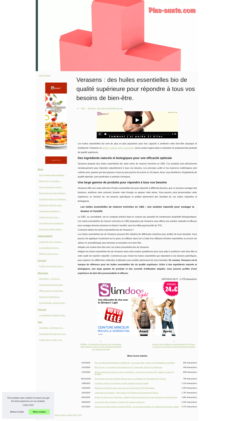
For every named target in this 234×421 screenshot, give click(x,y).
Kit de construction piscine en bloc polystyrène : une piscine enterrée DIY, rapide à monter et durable (134, 373)
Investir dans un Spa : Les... (51, 340)
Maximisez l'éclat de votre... (51, 205)
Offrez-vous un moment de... (51, 291)
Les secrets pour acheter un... (52, 223)
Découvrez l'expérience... (50, 297)
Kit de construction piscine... (51, 187)
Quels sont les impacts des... (51, 285)
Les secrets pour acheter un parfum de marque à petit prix (120, 402)
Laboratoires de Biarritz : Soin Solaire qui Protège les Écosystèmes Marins (126, 393)
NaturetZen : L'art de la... (50, 279)
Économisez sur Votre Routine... (53, 193)
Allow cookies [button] (39, 412)
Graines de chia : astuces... (51, 242)
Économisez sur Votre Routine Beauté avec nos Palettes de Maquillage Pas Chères (130, 379)
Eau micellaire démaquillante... (52, 175)
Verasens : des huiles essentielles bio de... (105, 108)
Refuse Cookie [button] (17, 412)
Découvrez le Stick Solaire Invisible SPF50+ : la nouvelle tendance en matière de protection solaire (137, 407)
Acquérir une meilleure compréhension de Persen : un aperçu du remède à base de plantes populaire (174, 345)
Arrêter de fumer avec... (49, 217)
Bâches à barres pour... (49, 254)
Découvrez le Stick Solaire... (51, 229)
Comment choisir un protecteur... (53, 199)
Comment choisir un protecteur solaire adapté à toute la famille (122, 383)
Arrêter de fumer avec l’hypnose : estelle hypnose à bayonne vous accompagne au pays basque (136, 397)
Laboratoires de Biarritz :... (50, 211)
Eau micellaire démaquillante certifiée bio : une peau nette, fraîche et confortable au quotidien (135, 363)
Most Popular (45, 75)
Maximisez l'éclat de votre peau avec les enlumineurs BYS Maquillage (124, 388)
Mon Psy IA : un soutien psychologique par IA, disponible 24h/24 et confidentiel (128, 367)
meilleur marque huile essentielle (118, 148)
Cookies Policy (72, 415)
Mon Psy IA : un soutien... (50, 181)
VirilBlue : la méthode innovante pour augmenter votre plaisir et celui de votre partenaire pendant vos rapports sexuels (100, 346)
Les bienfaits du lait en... (49, 248)
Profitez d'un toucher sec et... (51, 266)
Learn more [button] (28, 405)
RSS (80, 415)
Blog (83, 108)
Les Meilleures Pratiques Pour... (52, 315)
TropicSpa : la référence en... (51, 328)
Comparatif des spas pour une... (53, 334)
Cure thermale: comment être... (52, 303)
